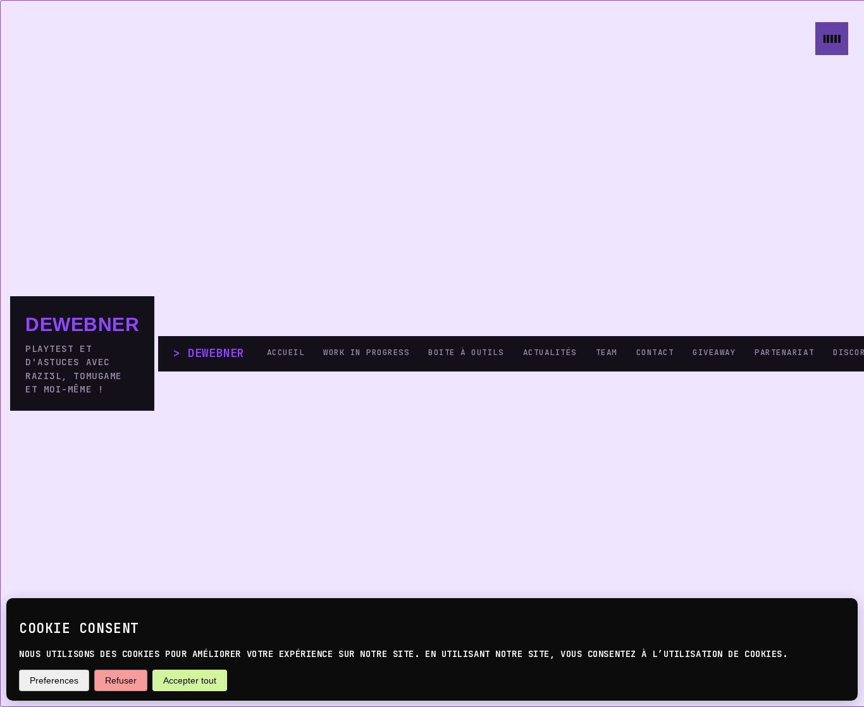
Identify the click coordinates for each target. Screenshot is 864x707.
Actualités (550, 352)
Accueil (286, 352)
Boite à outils (465, 352)
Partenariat (784, 352)
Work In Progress (366, 352)
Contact (655, 352)
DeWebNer (82, 324)
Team (606, 352)
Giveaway (714, 352)
